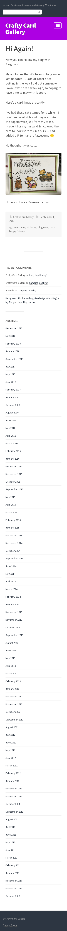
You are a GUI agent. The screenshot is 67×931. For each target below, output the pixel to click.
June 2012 (11, 742)
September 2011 (14, 811)
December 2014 (14, 535)
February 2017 (13, 389)
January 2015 (12, 527)
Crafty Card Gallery (20, 28)
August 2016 (12, 412)
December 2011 (14, 788)
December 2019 (14, 328)
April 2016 (11, 435)
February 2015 (13, 520)
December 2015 (14, 466)
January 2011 (12, 873)
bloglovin (43, 227)
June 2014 (11, 566)
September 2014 (14, 558)
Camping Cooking (38, 282)
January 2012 (12, 781)
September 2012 (14, 719)
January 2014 (12, 604)
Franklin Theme (10, 925)
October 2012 (13, 711)
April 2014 (11, 581)
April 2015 (11, 504)
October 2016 (13, 405)
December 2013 (14, 612)
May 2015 (10, 497)
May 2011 (10, 842)
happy (12, 231)
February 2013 (13, 681)
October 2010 (13, 896)
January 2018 (12, 351)
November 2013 (14, 619)
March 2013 (12, 673)
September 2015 (14, 489)
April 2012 (11, 758)
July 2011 (10, 826)
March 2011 (12, 857)
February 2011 (13, 865)
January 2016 (12, 458)
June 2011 (11, 834)
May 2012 (10, 750)
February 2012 (13, 773)
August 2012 (12, 727)
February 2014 (13, 596)
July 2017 (10, 366)
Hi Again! (19, 48)
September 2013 (14, 635)
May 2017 (10, 374)
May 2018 (10, 335)
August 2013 (12, 642)
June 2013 (11, 650)
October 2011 (13, 803)
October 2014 (13, 550)
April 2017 (11, 382)
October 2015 (13, 481)
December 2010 (14, 880)
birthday (31, 227)
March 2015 (12, 512)
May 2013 (10, 658)
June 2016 (11, 420)
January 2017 (12, 397)
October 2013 (13, 627)
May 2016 (10, 428)
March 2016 (12, 443)
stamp (21, 231)
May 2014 (10, 573)
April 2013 (11, 665)
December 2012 (14, 696)
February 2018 (13, 343)
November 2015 (14, 474)
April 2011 (11, 850)
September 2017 (14, 359)
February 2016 (13, 451)
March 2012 (12, 765)
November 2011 (14, 796)
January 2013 (12, 688)
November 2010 (14, 888)
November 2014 (14, 543)
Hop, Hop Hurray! (38, 275)
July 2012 (10, 734)
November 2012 (14, 704)
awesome (19, 227)
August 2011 (12, 819)
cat (51, 227)
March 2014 (12, 589)
